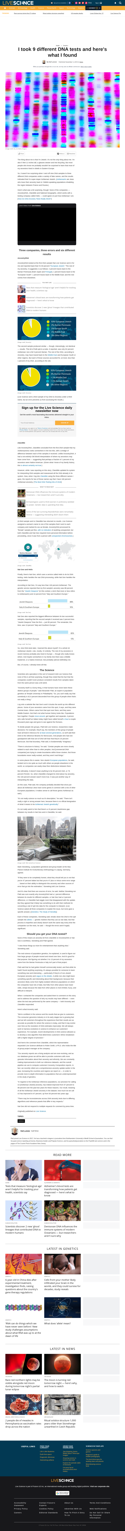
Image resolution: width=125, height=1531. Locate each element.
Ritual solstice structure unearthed (53, 13)
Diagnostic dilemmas (47, 1457)
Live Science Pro (116, 13)
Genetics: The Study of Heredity (44, 912)
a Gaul (66, 719)
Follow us (61, 153)
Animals (12, 8)
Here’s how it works (86, 66)
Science (41, 8)
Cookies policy (46, 1509)
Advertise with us (73, 1509)
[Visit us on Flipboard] (83, 3)
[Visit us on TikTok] (86, 3)
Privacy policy (21, 1509)
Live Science (41, 1111)
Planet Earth (51, 8)
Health (32, 8)
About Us (68, 1503)
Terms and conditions (100, 1503)
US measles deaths (77, 13)
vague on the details (44, 976)
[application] (47, 224)
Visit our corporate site (99, 1486)
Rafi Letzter (53, 62)
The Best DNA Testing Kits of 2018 (47, 482)
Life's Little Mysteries (47, 1451)
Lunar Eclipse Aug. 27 (97, 13)
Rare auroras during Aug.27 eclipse (25, 13)
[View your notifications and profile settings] (115, 3)
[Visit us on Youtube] (79, 3)
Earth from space (46, 1454)
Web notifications (98, 1509)
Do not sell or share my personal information (100, 1515)
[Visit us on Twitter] (73, 3)
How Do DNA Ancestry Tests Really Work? (34, 199)
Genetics (65, 45)
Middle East (52, 355)
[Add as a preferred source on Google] (62, 1493)
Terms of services (43, 428)
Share (22, 153)
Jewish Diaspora (31, 591)
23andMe (44, 476)
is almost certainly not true (31, 465)
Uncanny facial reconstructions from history (70, 1469)
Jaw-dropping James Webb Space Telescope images (71, 1453)
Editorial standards (48, 1513)
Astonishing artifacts (47, 1460)
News (81, 62)
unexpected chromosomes (62, 536)
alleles (29, 920)
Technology (71, 8)
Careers (18, 1513)
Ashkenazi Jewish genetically (46, 804)
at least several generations (50, 733)
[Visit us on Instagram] (76, 3)
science (21, 1121)
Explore (81, 8)
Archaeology (22, 8)
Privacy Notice (24, 430)
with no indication (44, 530)
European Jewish (57, 266)
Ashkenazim (61, 179)
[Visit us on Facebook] (69, 3)
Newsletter (72, 153)
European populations (58, 760)
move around (40, 716)
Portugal (48, 272)
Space (61, 8)
